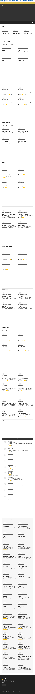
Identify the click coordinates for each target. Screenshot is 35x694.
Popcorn (19, 50)
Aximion (4, 606)
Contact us (11, 3)
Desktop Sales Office (21, 346)
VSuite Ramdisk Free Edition (11, 449)
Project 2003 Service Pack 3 (23, 214)
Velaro (19, 336)
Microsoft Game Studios (6, 416)
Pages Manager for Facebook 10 (23, 526)
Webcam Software (4, 89)
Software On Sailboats (22, 350)
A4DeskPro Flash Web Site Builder (9, 616)
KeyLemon (4, 104)
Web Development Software (6, 294)
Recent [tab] (18, 438)
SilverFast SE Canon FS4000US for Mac (13, 495)
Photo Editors (4, 375)
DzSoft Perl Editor (6, 626)
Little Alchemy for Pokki (22, 667)
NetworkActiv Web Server (22, 616)
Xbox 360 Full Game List (22, 403)
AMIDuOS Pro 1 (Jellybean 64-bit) (9, 586)
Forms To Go (4, 306)
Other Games (4, 401)
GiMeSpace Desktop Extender (23, 265)
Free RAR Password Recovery (23, 131)
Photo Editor (5, 646)
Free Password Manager (22, 141)
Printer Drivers (4, 182)
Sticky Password (6, 566)
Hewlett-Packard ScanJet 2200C (23, 566)
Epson (4, 187)
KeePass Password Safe (6, 131)
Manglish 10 (5, 536)
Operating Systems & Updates (6, 212)
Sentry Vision (5, 546)
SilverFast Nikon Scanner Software (17, 34)
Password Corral (5, 141)
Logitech (21, 94)
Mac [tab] (6, 44)
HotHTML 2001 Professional (6, 296)
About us (8, 3)
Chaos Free (20, 636)
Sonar (3, 336)
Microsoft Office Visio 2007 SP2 (23, 225)
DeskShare (21, 104)
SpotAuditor (20, 556)
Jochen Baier (21, 259)
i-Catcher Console (21, 546)
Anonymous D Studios (22, 416)
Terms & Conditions (17, 690)
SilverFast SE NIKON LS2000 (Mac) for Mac (14, 484)
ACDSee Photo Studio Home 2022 (24, 646)
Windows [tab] (3, 44)
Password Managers (7, 554)
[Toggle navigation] (2, 23)
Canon (20, 174)
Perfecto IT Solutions (18, 691)
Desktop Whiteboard (5, 255)
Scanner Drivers (4, 170)
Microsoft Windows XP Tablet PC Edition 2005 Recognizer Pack (9, 215)
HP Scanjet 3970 (6, 576)
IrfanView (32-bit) (21, 377)
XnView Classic (6, 656)
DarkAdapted (20, 586)
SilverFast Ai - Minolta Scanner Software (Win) (6, 34)
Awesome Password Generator (8, 556)
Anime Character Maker (22, 413)
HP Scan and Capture (10, 472)
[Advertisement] (12, 14)
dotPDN (4, 380)
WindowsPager (20, 255)
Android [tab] (12, 44)
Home (2, 690)
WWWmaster (20, 296)
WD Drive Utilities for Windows (12, 442)
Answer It (3, 60)
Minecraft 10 (4, 413)
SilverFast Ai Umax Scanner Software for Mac (14, 478)
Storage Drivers (10, 441)
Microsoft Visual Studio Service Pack (8, 225)
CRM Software (21, 624)
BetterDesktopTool (21, 606)
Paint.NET (3, 377)
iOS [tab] (10, 519)
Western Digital (11, 446)
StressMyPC (5, 596)
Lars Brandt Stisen (5, 259)
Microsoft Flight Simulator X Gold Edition (9, 403)
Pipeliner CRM (4, 346)
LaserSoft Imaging (11, 463)
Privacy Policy (10, 690)
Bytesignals (4, 269)
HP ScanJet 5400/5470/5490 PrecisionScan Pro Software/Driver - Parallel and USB (9, 172)
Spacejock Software (5, 340)
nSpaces (3, 265)
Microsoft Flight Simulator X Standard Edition (24, 657)
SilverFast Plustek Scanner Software (28, 34)
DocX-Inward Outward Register (23, 626)
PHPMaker (20, 306)
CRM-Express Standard (7, 636)
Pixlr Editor (4, 387)
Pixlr (3, 390)
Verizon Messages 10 (6, 526)
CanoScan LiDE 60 (21, 576)
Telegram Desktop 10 (21, 60)
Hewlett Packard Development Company (7, 176)
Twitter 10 (3, 50)
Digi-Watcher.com (5, 94)
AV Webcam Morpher (21, 536)
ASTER (19, 596)
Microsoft (21, 217)
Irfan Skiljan (21, 380)
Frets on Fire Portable (7, 667)
